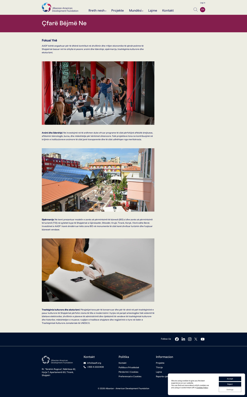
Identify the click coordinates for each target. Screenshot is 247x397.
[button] (196, 9)
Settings (230, 390)
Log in (202, 3)
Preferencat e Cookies (130, 376)
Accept (230, 379)
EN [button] (202, 9)
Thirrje (159, 367)
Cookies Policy (202, 388)
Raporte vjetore (164, 376)
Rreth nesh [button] (97, 10)
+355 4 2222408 (95, 367)
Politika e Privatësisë (129, 367)
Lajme (152, 10)
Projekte (117, 10)
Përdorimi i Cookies (128, 372)
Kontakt (168, 10)
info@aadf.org (94, 363)
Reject (230, 384)
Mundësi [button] (135, 10)
